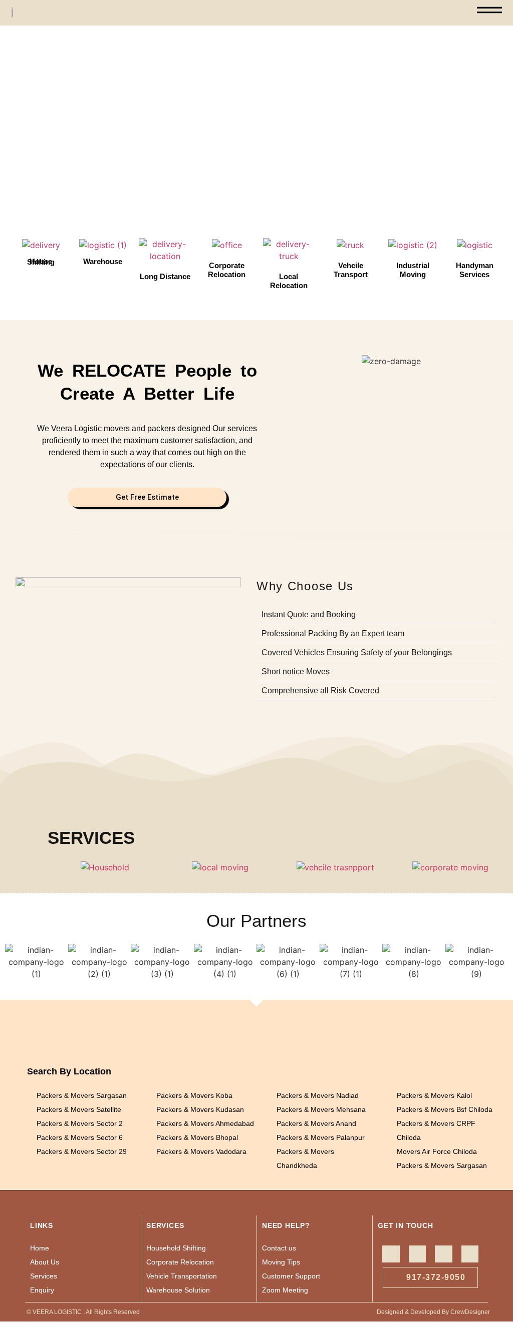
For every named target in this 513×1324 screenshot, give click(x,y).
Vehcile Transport (351, 270)
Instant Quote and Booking (309, 614)
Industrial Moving (412, 270)
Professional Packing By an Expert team (333, 633)
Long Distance (165, 276)
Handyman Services (474, 270)
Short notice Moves (296, 671)
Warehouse (102, 261)
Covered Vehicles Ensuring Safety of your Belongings (357, 652)
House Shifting (41, 261)
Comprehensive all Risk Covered (320, 690)
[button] (10, 123)
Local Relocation (289, 281)
